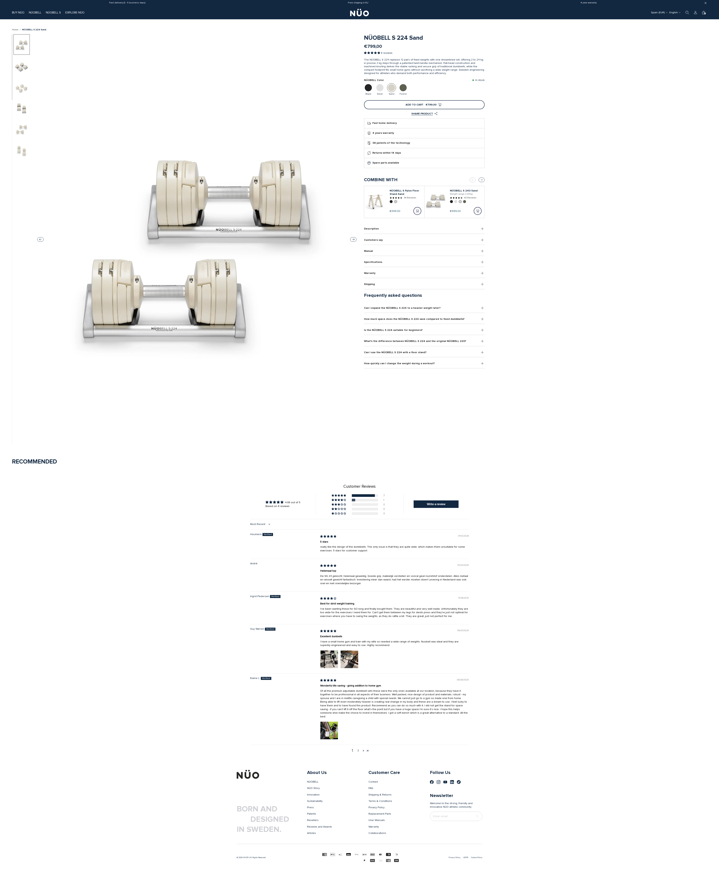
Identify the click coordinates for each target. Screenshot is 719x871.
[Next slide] (353, 239)
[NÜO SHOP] (248, 774)
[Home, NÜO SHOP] (359, 12)
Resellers (312, 820)
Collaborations (377, 833)
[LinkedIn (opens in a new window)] (452, 782)
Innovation (313, 794)
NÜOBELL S (53, 12)
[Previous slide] (40, 239)
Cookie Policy (476, 857)
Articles (311, 833)
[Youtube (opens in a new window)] (445, 782)
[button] (372, 53)
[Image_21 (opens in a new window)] (459, 782)
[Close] (705, 2)
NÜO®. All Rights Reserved (254, 857)
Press (310, 807)
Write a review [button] (436, 504)
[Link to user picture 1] (329, 659)
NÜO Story (313, 788)
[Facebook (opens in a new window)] (432, 782)
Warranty (373, 826)
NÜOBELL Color (374, 80)
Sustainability (315, 801)
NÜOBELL (35, 12)
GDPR (465, 857)
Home (15, 30)
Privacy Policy (376, 807)
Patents (311, 814)
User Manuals (376, 820)
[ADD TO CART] (417, 211)
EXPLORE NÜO (74, 12)
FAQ (370, 788)
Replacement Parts (379, 814)
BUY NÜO (18, 12)
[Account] (695, 12)
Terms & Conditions (380, 801)
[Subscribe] (478, 816)
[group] (21, 44)
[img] (328, 536)
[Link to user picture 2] (349, 659)
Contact (373, 782)
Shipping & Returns (380, 794)
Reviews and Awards (319, 826)
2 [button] (358, 750)
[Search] (687, 12)
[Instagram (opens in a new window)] (438, 782)
